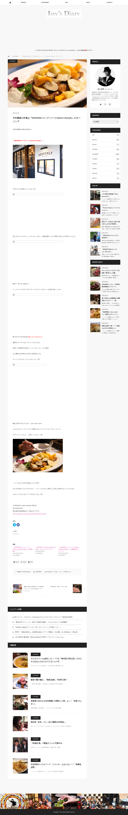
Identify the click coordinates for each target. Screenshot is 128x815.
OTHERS (105, 159)
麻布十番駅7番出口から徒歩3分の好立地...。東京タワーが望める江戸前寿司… (111, 229)
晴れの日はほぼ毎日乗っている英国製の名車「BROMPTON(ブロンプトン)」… (111, 242)
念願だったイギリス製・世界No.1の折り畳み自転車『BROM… (111, 255)
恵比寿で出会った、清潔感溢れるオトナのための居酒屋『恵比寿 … (110, 276)
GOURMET (13, 61)
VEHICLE (105, 173)
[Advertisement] (64, 33)
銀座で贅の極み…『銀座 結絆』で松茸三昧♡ (49, 680)
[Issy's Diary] (64, 17)
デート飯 (54, 571)
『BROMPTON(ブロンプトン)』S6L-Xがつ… (110, 250)
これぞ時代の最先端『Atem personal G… (110, 195)
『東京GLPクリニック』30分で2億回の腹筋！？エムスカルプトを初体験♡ (41, 622)
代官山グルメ (67, 571)
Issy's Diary (63, 812)
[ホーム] (10, 2)
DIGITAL (105, 144)
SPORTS (105, 164)
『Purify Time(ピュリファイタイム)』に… (111, 209)
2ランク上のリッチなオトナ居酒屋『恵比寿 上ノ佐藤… (110, 272)
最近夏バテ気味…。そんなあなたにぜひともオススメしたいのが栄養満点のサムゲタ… (110, 305)
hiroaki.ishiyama (26, 571)
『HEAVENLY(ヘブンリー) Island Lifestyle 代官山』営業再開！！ (22, 549)
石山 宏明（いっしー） (105, 89)
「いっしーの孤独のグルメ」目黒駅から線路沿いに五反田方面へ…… (110, 332)
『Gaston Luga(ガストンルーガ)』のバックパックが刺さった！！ (37, 627)
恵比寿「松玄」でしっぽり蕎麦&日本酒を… (48, 722)
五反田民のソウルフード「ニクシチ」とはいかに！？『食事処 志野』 (56, 765)
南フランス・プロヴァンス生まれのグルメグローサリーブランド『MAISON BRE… (44, 617)
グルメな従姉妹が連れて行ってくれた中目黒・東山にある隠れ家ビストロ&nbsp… (110, 291)
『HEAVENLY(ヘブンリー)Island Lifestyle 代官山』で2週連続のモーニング (68, 549)
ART (105, 135)
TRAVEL (105, 168)
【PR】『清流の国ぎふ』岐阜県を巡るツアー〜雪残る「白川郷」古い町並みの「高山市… (46, 632)
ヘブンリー (60, 571)
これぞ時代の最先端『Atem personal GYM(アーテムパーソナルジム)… (39, 637)
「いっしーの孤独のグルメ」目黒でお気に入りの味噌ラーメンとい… (110, 318)
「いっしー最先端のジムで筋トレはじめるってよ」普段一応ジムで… (110, 200)
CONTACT (109, 2)
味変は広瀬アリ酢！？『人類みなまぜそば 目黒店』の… (111, 327)
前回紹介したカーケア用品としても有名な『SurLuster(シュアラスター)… (110, 215)
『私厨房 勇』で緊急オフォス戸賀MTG (46, 743)
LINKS (88, 2)
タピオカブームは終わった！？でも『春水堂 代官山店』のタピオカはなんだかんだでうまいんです (56, 660)
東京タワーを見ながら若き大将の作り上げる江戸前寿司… (111, 223)
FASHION (105, 149)
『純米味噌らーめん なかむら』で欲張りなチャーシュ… (110, 313)
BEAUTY (105, 139)
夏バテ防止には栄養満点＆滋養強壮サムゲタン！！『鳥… (111, 299)
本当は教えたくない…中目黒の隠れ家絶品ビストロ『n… (111, 285)
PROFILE (23, 2)
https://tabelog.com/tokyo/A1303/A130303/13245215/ (29, 514)
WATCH (105, 178)
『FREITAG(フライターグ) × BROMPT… (110, 237)
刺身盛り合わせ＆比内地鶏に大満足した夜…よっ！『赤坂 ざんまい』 (56, 702)
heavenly (48, 571)
